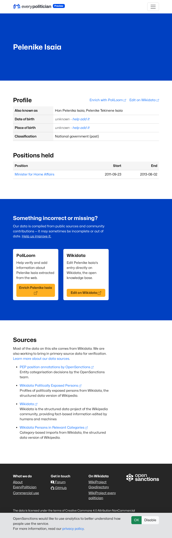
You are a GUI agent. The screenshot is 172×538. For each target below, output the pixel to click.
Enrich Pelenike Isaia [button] (35, 288)
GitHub (60, 488)
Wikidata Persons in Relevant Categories (52, 427)
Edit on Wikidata (142, 100)
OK (136, 520)
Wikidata (27, 404)
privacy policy (73, 529)
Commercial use (26, 493)
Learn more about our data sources (41, 359)
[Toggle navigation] (153, 7)
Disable (150, 520)
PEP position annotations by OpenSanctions (55, 367)
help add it (80, 119)
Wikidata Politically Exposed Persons (49, 385)
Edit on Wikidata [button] (84, 293)
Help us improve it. (36, 236)
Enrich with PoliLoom (107, 100)
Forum (59, 482)
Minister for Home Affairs (34, 174)
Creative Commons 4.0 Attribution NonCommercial (100, 510)
